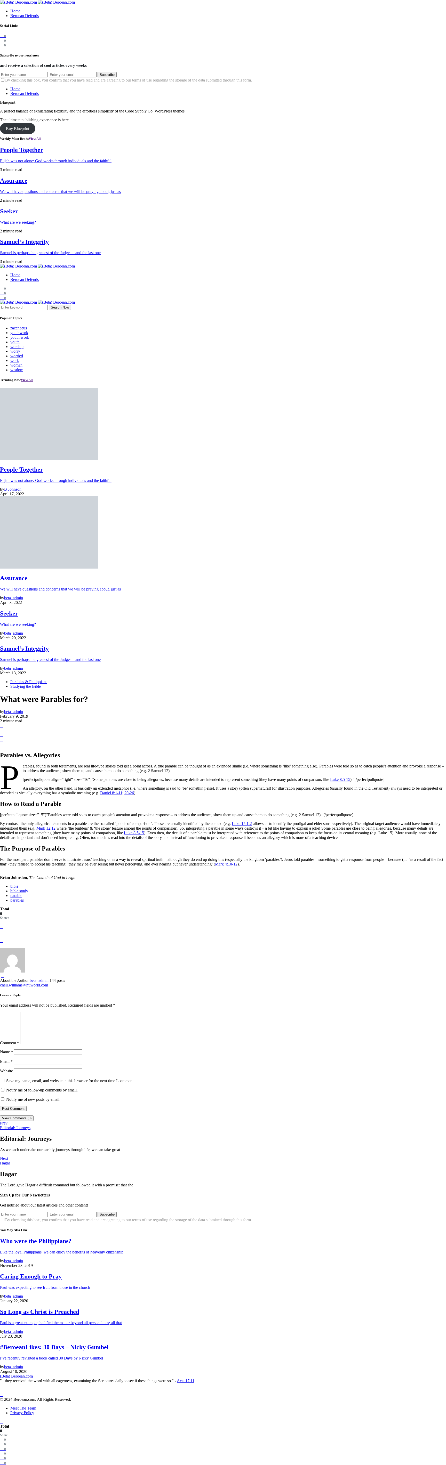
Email (6, 1061)
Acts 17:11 (185, 1381)
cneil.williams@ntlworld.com (24, 985)
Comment (9, 1043)
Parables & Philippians (28, 681)
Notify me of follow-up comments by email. (42, 1090)
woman (16, 365)
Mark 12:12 (45, 828)
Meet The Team (23, 1408)
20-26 (129, 793)
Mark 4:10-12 (226, 864)
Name (6, 1052)
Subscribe (107, 75)
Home (15, 11)
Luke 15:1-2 (242, 823)
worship (16, 346)
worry (15, 351)
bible (14, 886)
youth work (19, 337)
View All (35, 139)
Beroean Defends (24, 15)
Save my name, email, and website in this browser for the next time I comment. (70, 1081)
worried (16, 356)
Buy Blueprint (17, 128)
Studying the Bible (25, 686)
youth (15, 342)
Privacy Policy (22, 1413)
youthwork (19, 332)
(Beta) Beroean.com (16, 1376)
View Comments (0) (16, 1118)
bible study (19, 891)
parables (17, 900)
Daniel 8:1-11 (111, 793)
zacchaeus (18, 328)
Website (6, 1071)
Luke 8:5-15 (340, 779)
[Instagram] (1, 1390)
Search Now (60, 307)
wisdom (16, 370)
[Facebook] (1, 1385)
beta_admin (40, 980)
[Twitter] (1, 1395)
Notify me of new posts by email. (33, 1099)
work (14, 360)
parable (16, 895)
